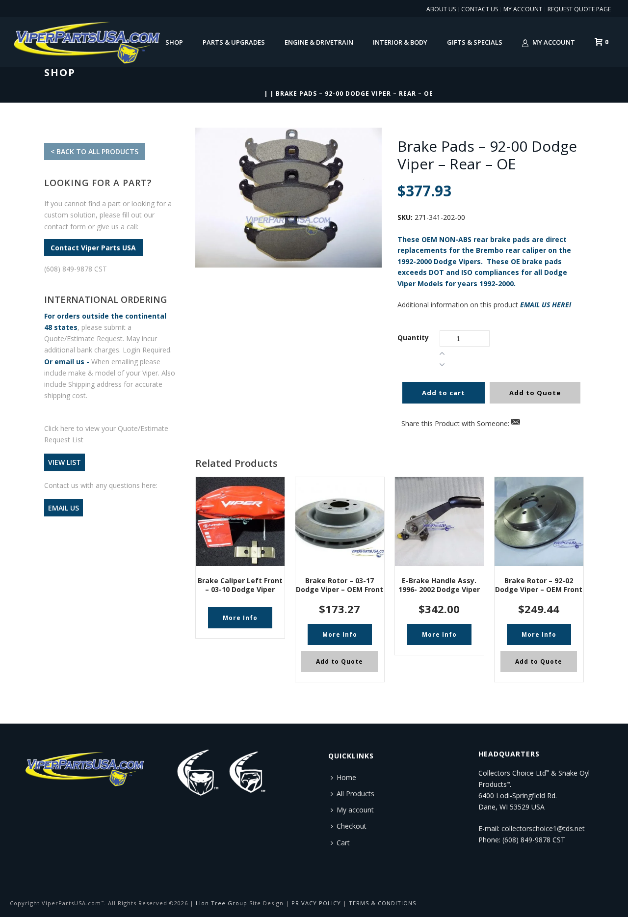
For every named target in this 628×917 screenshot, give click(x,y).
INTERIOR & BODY (400, 42)
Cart (343, 842)
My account (553, 42)
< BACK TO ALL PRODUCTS (94, 151)
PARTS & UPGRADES (234, 42)
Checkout (351, 826)
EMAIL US (63, 507)
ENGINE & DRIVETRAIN (319, 42)
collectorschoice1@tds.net (543, 828)
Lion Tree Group (221, 903)
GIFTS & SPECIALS (474, 42)
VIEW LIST (64, 462)
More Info (240, 618)
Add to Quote (535, 392)
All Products (355, 793)
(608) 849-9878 (526, 839)
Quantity (413, 337)
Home (346, 777)
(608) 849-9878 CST (75, 268)
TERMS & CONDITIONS (382, 903)
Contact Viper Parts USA (93, 247)
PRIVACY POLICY (316, 903)
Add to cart (443, 392)
